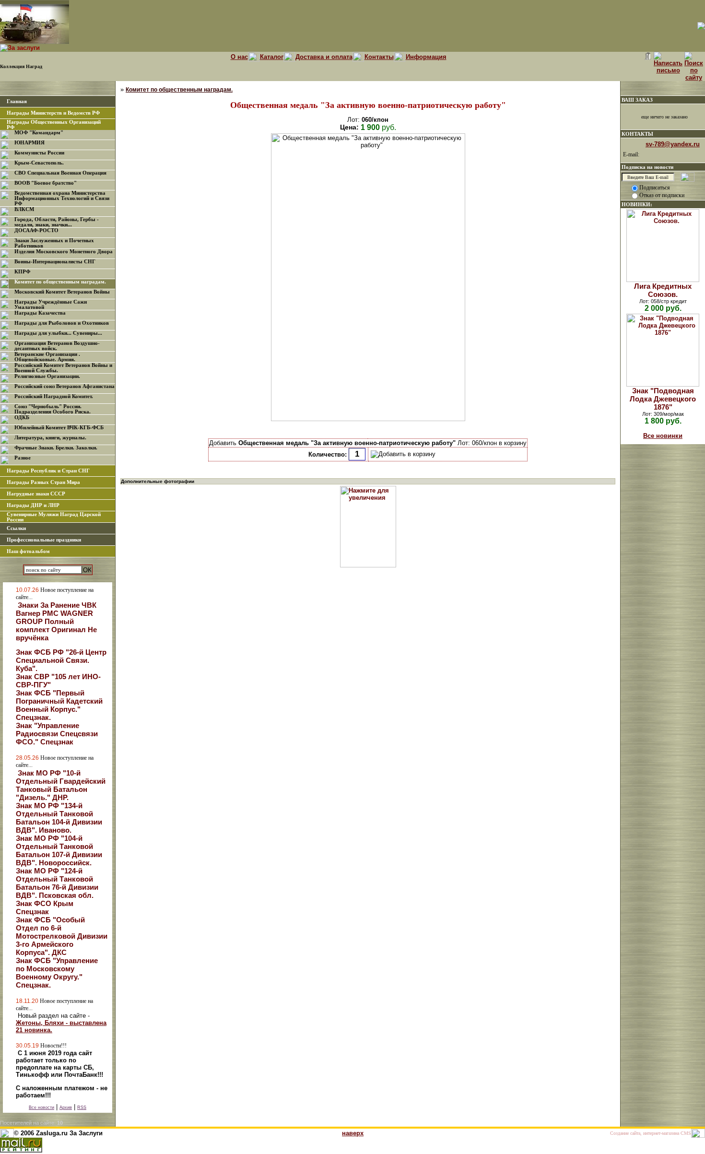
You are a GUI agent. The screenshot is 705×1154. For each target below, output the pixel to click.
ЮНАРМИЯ (29, 142)
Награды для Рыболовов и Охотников (61, 323)
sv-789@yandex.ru (673, 144)
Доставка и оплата (323, 56)
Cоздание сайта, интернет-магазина (644, 1133)
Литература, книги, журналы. (50, 437)
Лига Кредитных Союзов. (663, 290)
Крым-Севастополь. (39, 162)
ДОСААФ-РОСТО (36, 230)
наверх (353, 1133)
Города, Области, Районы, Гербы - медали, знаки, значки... (56, 222)
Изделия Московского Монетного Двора (63, 251)
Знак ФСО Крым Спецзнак (44, 907)
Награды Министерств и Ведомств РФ (53, 113)
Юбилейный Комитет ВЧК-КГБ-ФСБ (59, 427)
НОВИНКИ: (637, 204)
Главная (17, 101)
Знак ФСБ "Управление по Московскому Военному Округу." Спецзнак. (57, 972)
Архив (65, 1107)
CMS (686, 1133)
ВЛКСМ (24, 209)
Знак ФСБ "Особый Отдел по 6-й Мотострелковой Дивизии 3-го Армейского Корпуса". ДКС (61, 936)
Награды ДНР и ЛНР (33, 505)
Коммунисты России (39, 152)
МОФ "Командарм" (38, 132)
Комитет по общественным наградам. (60, 281)
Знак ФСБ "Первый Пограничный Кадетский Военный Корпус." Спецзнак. (59, 705)
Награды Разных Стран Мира (43, 482)
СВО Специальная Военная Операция (60, 173)
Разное (22, 457)
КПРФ (22, 271)
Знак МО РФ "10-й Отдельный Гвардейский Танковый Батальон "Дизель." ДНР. (61, 785)
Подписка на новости (647, 167)
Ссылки (16, 528)
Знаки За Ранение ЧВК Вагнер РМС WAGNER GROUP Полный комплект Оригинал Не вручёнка (56, 621)
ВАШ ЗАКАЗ (637, 100)
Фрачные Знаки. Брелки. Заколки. (55, 447)
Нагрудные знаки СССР (36, 493)
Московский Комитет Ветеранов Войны (62, 291)
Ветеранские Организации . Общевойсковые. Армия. (47, 357)
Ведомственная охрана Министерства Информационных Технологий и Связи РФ (61, 198)
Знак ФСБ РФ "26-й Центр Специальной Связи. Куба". (61, 660)
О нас (239, 56)
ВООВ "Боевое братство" (45, 183)
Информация (426, 56)
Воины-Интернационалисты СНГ (54, 261)
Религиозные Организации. (47, 376)
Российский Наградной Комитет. (53, 396)
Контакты (379, 56)
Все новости (41, 1107)
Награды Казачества (40, 313)
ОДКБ (21, 417)
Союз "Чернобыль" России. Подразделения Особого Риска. (52, 409)
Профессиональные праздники (44, 539)
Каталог (271, 56)
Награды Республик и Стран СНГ (48, 470)
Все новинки (662, 435)
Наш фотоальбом (28, 551)
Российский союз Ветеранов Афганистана (64, 386)
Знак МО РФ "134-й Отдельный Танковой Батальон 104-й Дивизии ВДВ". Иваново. (59, 817)
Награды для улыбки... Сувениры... (58, 333)
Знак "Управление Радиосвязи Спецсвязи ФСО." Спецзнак (57, 733)
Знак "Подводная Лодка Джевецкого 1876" (663, 399)
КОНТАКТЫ (637, 134)
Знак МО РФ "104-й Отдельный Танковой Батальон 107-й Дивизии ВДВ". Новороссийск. (59, 850)
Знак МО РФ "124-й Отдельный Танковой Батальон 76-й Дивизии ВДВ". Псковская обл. (57, 883)
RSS (81, 1107)
